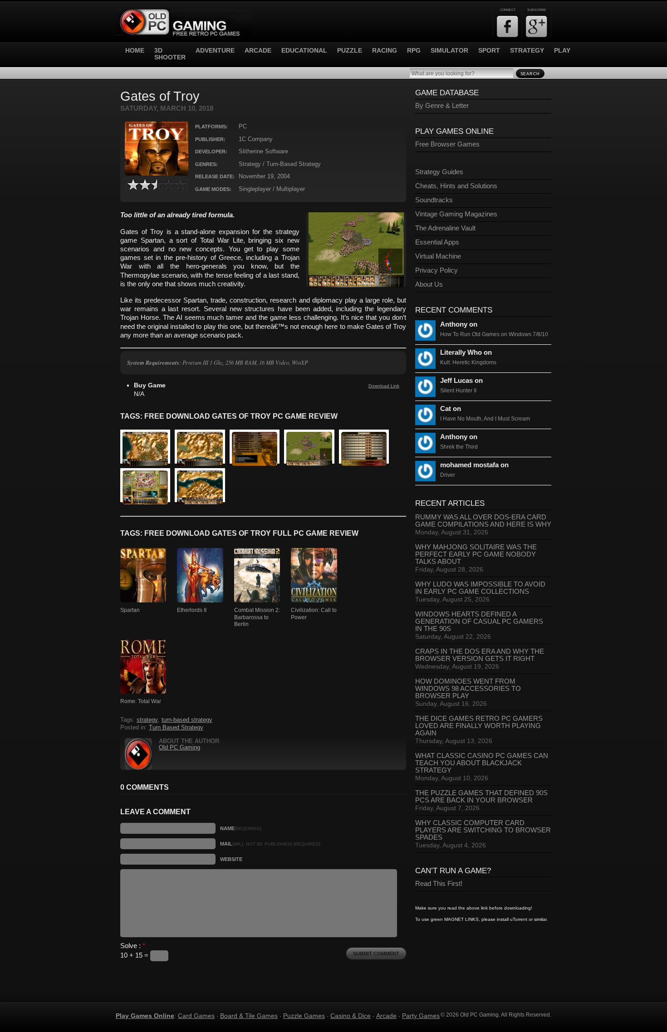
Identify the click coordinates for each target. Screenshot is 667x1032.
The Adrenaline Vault (445, 228)
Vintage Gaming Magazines (456, 214)
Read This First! (438, 883)
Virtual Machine (438, 256)
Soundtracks (434, 200)
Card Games (196, 1015)
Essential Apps (437, 242)
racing (384, 50)
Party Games (421, 1015)
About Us (429, 284)
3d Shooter (170, 54)
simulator (449, 50)
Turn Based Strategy (176, 727)
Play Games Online (145, 1015)
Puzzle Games (304, 1015)
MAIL (270, 843)
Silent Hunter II (458, 390)
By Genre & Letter (442, 105)
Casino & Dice (350, 1015)
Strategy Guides (439, 172)
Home (134, 50)
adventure (215, 50)
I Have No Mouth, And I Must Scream (485, 419)
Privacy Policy (436, 270)
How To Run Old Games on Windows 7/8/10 (494, 334)
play (562, 50)
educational (304, 50)
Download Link (383, 385)
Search (530, 74)
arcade (258, 50)
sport (489, 50)
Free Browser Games (447, 144)
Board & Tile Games (249, 1015)
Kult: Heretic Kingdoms (468, 362)
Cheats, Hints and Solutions (456, 186)
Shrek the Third (459, 447)
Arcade (386, 1015)
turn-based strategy (187, 720)
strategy (527, 50)
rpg (414, 50)
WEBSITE (231, 859)
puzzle (349, 50)
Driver (447, 475)
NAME (240, 828)
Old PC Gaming (179, 747)
